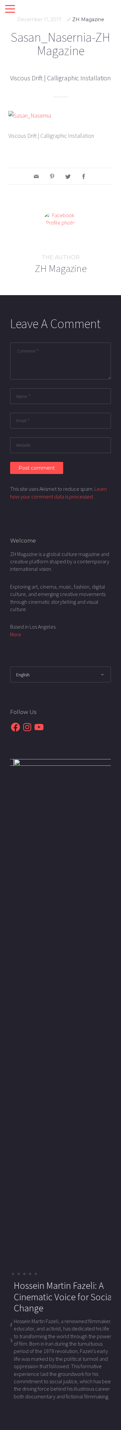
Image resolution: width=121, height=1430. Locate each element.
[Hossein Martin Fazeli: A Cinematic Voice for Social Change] (60, 1010)
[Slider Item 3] (30, 1274)
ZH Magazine (88, 19)
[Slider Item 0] (13, 1274)
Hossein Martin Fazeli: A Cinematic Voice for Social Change (60, 1296)
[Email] (36, 176)
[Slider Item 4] (36, 1274)
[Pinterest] (52, 176)
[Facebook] (84, 176)
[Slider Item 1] (18, 1274)
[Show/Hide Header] (10, 9)
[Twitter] (68, 176)
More (15, 634)
